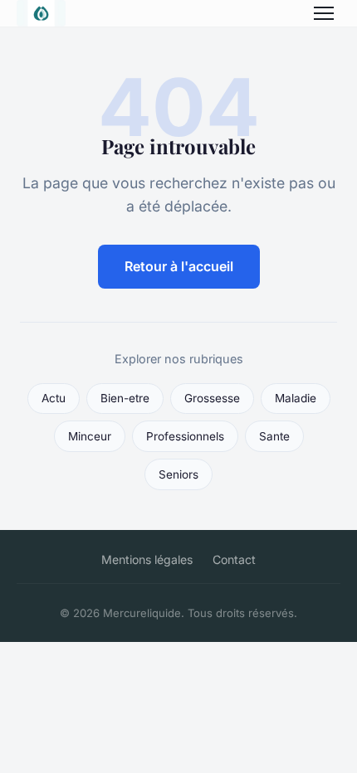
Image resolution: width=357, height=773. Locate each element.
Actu (54, 398)
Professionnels (185, 436)
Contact (234, 559)
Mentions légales (147, 559)
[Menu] (323, 13)
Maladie (295, 398)
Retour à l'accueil (179, 266)
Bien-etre (124, 398)
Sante (274, 436)
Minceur (89, 436)
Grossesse (212, 398)
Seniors (178, 474)
